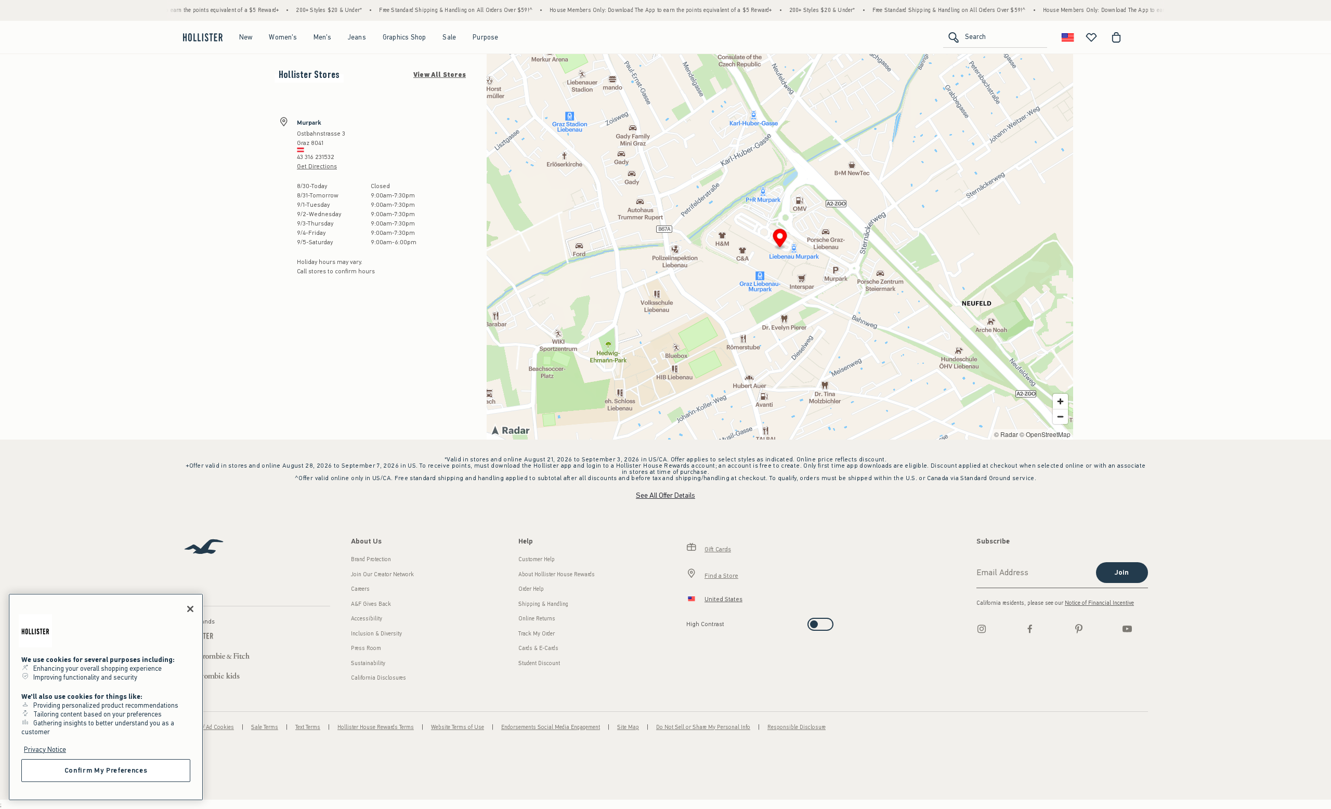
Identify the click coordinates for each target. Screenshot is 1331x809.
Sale (449, 37)
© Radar (1006, 434)
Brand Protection (371, 559)
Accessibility (366, 618)
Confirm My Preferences (105, 770)
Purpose (485, 37)
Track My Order (536, 634)
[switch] (689, 621)
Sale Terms (264, 727)
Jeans (357, 37)
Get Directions (317, 166)
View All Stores (439, 75)
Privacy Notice (45, 749)
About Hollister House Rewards (556, 574)
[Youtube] (1127, 629)
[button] (780, 239)
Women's (282, 37)
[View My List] (1091, 37)
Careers (360, 589)
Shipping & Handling (543, 604)
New (246, 37)
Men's (322, 37)
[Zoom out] (1060, 416)
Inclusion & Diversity (376, 634)
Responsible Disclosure (796, 727)
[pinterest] (1079, 629)
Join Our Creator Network (382, 574)
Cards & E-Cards (538, 648)
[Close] (190, 609)
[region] (105, 697)
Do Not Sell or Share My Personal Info (703, 727)
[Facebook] (1030, 629)
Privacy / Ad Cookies (208, 727)
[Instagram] (981, 629)
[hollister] (203, 37)
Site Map (628, 727)
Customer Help (536, 559)
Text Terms (307, 727)
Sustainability (368, 663)
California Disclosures (378, 678)
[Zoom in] (1060, 401)
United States (723, 599)
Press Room (366, 648)
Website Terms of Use (457, 727)
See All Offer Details (665, 495)
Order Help (531, 589)
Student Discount (539, 663)
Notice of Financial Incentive (1099, 603)
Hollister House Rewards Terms (375, 727)
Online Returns (536, 618)
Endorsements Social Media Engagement (550, 727)
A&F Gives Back (371, 604)
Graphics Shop (404, 37)
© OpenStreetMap (1045, 434)
